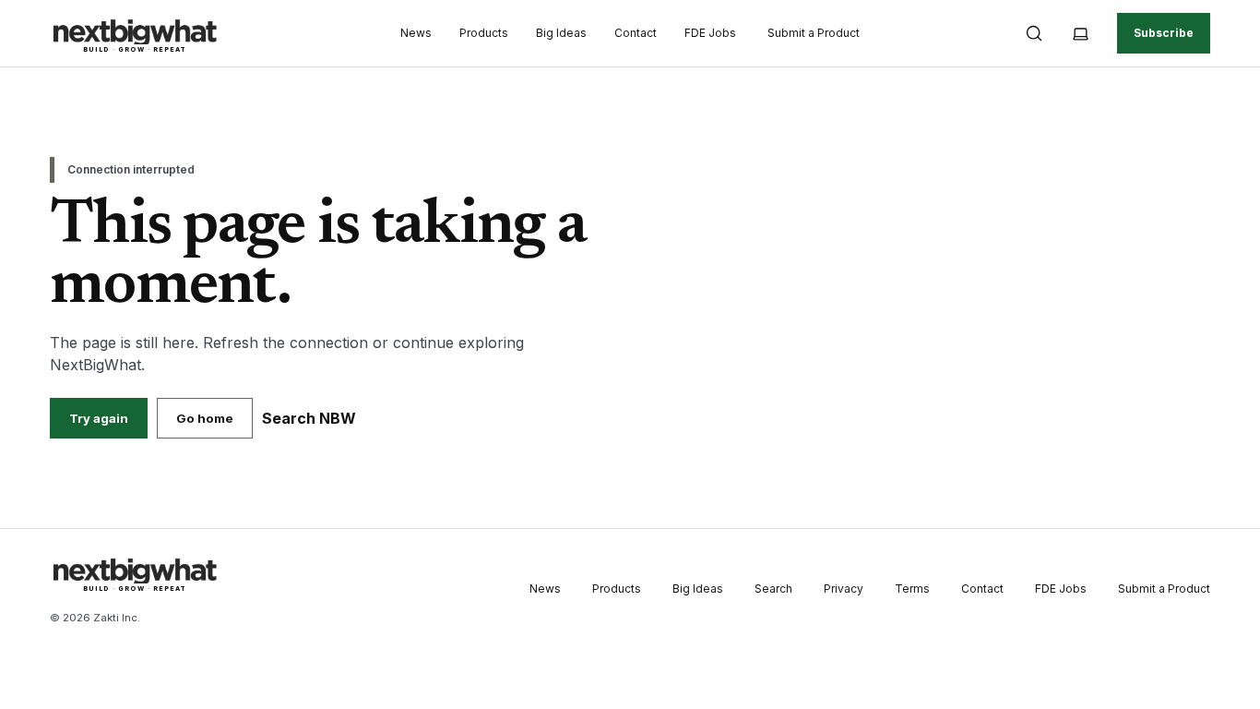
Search (773, 588)
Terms (912, 588)
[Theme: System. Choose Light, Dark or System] (1080, 33)
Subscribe (1164, 33)
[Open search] (1034, 33)
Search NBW (309, 418)
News (416, 33)
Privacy (843, 588)
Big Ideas (561, 33)
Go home (204, 418)
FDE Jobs (710, 33)
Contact (635, 33)
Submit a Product (813, 33)
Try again (98, 418)
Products (483, 33)
